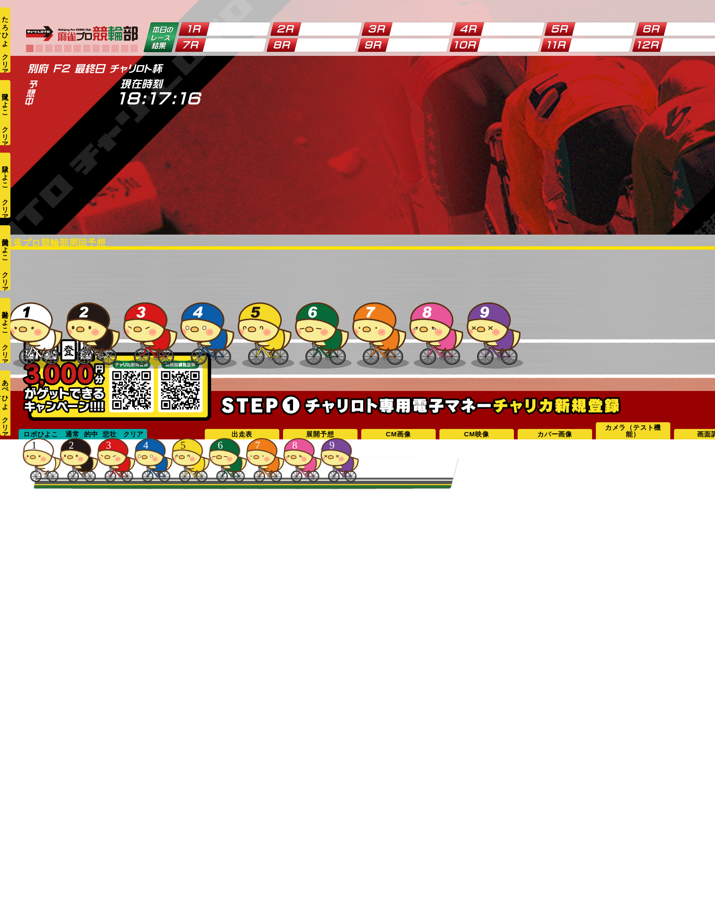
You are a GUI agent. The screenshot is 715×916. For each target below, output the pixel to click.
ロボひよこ (40, 434)
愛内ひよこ (5, 245)
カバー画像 (554, 434)
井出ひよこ (5, 318)
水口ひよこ (5, 173)
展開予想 (320, 434)
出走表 (242, 434)
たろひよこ (4, 28)
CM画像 (398, 434)
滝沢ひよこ (5, 100)
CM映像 (476, 434)
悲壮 (110, 434)
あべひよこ (4, 391)
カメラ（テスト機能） (633, 431)
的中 (91, 434)
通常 (73, 434)
